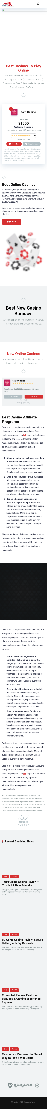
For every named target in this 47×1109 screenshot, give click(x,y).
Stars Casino (27, 112)
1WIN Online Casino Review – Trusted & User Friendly (20, 883)
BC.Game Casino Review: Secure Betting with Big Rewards (22, 941)
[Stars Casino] (14, 114)
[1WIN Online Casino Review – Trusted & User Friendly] (23, 862)
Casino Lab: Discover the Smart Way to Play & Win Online (22, 1056)
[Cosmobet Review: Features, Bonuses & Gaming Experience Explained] (23, 975)
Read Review (33, 144)
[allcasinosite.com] (8, 4)
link (24, 435)
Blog (5, 876)
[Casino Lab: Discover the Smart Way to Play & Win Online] (23, 1034)
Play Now (15, 144)
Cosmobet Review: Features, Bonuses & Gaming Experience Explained (21, 999)
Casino (14, 876)
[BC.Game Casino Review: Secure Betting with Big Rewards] (23, 919)
